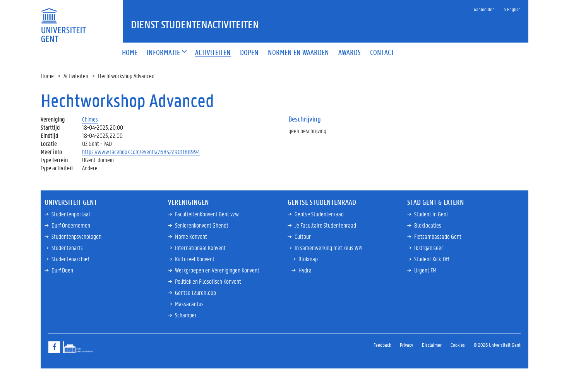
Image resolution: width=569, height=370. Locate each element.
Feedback (382, 344)
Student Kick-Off (431, 259)
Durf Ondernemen (70, 225)
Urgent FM (425, 270)
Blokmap (308, 259)
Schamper (186, 315)
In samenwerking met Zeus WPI (329, 247)
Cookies (458, 344)
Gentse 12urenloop (195, 292)
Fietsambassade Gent (437, 236)
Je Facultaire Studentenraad (325, 225)
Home (47, 76)
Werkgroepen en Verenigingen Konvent (217, 270)
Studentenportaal (70, 214)
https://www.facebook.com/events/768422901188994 (141, 151)
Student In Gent (431, 214)
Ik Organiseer (428, 247)
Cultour (303, 236)
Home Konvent (191, 236)
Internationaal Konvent (200, 247)
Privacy (406, 344)
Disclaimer (432, 344)
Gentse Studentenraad (319, 214)
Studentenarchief (70, 259)
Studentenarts (67, 247)
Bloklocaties (427, 225)
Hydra (305, 270)
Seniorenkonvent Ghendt (201, 225)
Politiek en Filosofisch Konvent (208, 281)
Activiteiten (75, 76)
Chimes (90, 119)
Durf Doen (62, 270)
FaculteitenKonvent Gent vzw (207, 214)
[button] (163, 53)
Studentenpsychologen (76, 236)
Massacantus (189, 304)
